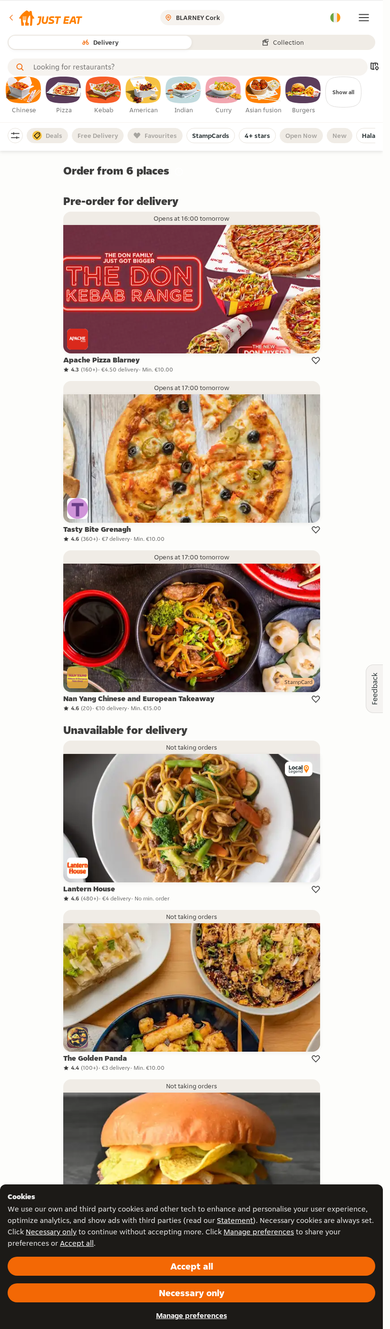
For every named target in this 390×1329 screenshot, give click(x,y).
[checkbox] (24, 96)
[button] (45, 17)
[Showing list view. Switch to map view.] (374, 67)
